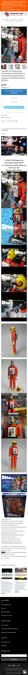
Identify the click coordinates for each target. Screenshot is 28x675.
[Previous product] (15, 24)
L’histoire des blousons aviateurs (14, 668)
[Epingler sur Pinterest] (14, 121)
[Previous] (3, 44)
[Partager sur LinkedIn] (16, 121)
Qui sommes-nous (6, 604)
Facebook (3, 645)
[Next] (24, 44)
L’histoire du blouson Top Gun (14, 669)
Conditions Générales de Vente (9, 628)
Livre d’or (3, 608)
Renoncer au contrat (6, 615)
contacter (7, 558)
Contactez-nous (5, 642)
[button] (2, 14)
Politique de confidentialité (8, 632)
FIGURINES (13, 19)
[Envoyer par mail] (11, 121)
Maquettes (19, 21)
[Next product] (12, 24)
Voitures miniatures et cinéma (14, 670)
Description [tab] (4, 130)
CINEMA (20, 19)
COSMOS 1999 (9, 21)
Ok (14, 107)
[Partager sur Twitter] (8, 121)
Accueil (6, 19)
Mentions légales (5, 612)
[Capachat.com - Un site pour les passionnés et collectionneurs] (13, 14)
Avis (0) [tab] (3, 133)
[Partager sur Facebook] (5, 121)
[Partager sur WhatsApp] (2, 121)
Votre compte (4, 625)
